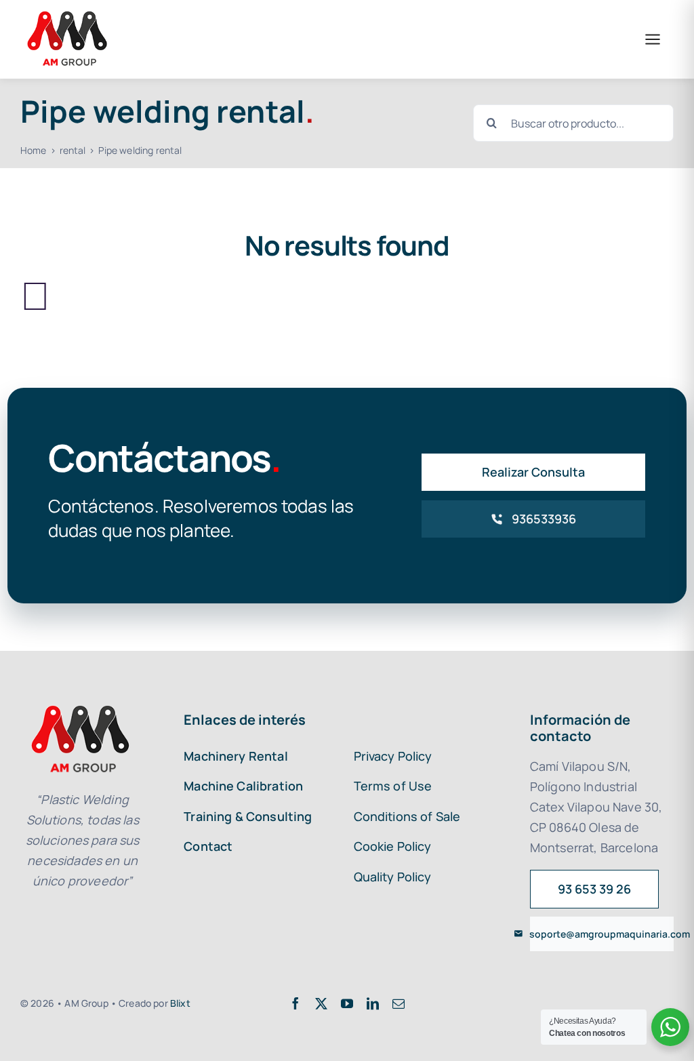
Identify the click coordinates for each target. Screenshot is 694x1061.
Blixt (180, 1003)
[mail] (398, 1003)
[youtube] (347, 1003)
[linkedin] (373, 1003)
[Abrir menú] (652, 39)
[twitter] (321, 1003)
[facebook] (295, 1003)
